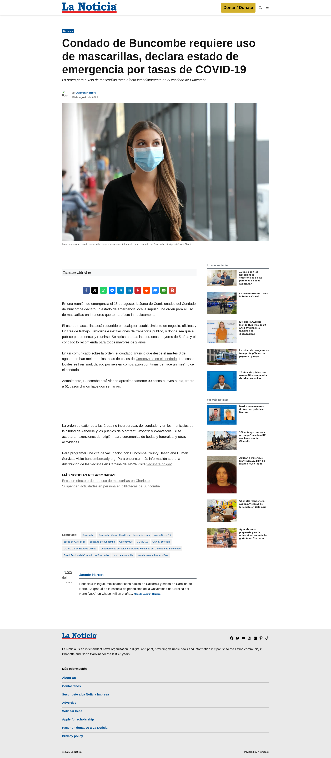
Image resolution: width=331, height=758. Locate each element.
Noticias (68, 31)
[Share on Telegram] (120, 290)
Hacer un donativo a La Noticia (84, 727)
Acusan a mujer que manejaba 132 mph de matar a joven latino (252, 460)
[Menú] (267, 8)
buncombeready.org (100, 459)
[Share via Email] (163, 290)
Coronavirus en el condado (156, 359)
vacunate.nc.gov (159, 464)
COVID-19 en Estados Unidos (80, 548)
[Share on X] (94, 290)
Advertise (69, 702)
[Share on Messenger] (112, 290)
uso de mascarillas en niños (153, 555)
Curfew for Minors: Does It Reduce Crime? (253, 295)
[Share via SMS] (155, 290)
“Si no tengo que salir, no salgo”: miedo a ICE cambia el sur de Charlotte (252, 436)
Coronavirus (126, 541)
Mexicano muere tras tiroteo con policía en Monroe (251, 409)
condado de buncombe (102, 541)
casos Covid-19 (162, 535)
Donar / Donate (238, 7)
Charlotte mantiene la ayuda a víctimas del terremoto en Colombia (252, 503)
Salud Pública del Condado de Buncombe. (87, 555)
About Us (69, 677)
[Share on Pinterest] (137, 290)
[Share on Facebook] (86, 290)
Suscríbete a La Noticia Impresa (85, 694)
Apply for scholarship (78, 719)
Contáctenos (71, 686)
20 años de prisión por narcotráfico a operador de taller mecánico (253, 375)
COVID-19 (142, 541)
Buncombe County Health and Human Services (124, 535)
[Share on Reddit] (146, 290)
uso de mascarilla (123, 555)
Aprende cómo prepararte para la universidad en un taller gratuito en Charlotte (253, 534)
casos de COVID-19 (75, 541)
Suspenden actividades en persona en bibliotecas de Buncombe (111, 486)
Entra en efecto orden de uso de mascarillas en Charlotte (106, 481)
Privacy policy (72, 736)
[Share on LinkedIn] (129, 290)
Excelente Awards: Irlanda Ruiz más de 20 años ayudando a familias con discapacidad (252, 327)
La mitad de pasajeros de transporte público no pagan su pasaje (254, 353)
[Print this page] (172, 290)
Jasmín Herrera (86, 92)
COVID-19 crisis (161, 541)
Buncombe (88, 535)
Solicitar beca (72, 711)
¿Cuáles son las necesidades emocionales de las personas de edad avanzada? (250, 277)
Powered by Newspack (256, 751)
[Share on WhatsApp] (103, 290)
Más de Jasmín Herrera (147, 593)
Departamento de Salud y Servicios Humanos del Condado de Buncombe (141, 548)
